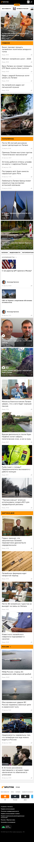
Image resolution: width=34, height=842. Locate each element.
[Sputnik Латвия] (5, 2)
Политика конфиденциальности (10, 811)
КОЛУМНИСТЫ (8, 257)
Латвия (18, 792)
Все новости (5, 792)
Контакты (10, 806)
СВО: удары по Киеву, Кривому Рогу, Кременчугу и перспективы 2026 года (16, 120)
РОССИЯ (5, 647)
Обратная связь (10, 820)
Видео (4, 320)
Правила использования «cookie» (10, 813)
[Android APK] (6, 827)
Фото (3, 349)
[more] (31, 38)
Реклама (3, 820)
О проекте (4, 806)
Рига (12, 792)
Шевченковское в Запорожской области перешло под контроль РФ (16, 130)
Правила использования (8, 809)
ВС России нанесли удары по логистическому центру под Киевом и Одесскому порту (15, 125)
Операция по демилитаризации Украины (16, 116)
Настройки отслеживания (8, 822)
